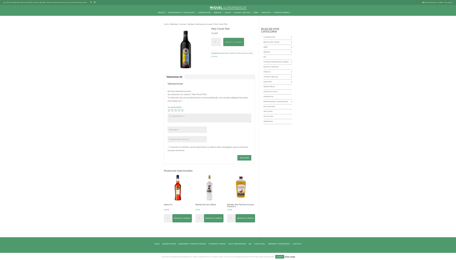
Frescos (267, 72)
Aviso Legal (259, 244)
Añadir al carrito (233, 42)
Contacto (297, 244)
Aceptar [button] (280, 257)
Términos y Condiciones (279, 244)
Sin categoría (269, 106)
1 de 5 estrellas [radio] (169, 110)
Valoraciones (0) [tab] (174, 77)
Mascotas (268, 82)
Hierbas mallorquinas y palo (199, 24)
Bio (265, 57)
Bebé (266, 47)
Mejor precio (269, 86)
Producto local (271, 91)
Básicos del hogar (271, 42)
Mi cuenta (448, 2)
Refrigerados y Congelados (276, 101)
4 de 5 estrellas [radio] (179, 110)
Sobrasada (268, 121)
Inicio (166, 24)
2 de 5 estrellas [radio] (172, 110)
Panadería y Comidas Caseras (192, 244)
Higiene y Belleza (271, 77)
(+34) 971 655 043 (12, 2)
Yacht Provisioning (237, 244)
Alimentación (269, 37)
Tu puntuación (175, 107)
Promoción (268, 96)
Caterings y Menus (217, 244)
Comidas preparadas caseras (276, 62)
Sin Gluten (268, 111)
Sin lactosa (268, 116)
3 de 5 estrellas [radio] (175, 110)
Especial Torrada (271, 67)
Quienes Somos (169, 244)
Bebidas (174, 24)
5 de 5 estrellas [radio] (182, 110)
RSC (250, 244)
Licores (182, 24)
